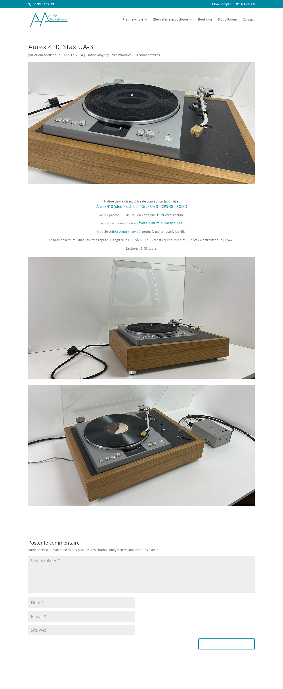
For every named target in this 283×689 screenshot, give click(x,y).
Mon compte (221, 4)
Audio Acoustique (47, 55)
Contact (249, 19)
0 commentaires (148, 55)
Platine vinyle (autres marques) (109, 55)
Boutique (205, 19)
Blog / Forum (227, 19)
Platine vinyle (133, 19)
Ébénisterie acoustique (170, 19)
